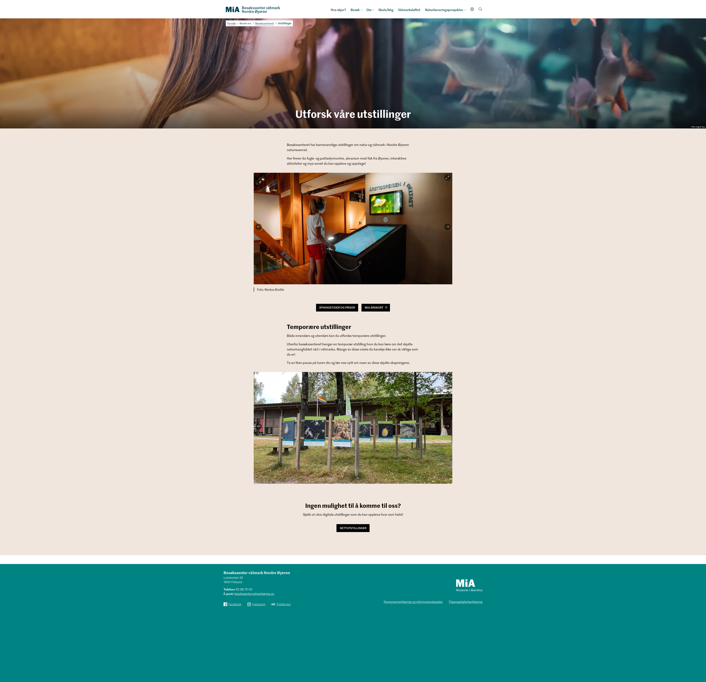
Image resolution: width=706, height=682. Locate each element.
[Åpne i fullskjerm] (447, 177)
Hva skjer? (338, 10)
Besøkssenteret (264, 23)
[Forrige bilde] (258, 227)
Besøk (355, 10)
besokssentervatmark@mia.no (254, 594)
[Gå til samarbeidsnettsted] (465, 583)
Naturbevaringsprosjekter (444, 10)
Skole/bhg (385, 10)
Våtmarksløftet (409, 10)
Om (369, 10)
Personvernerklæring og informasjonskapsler (413, 602)
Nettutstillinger (353, 528)
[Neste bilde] (447, 227)
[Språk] (472, 9)
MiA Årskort (374, 307)
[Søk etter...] (480, 9)
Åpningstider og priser (337, 307)
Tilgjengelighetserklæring (465, 602)
